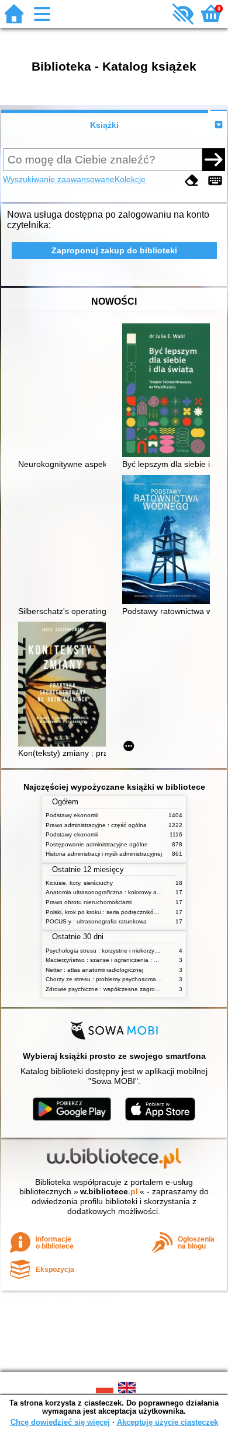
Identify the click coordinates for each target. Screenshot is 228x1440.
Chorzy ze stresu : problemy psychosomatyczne (110, 979)
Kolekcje (130, 179)
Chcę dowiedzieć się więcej (60, 1422)
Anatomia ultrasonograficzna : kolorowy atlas (106, 892)
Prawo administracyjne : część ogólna (96, 825)
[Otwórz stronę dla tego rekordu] (169, 391)
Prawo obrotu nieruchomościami (89, 902)
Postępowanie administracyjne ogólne (97, 844)
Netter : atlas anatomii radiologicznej (94, 970)
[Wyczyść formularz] (191, 180)
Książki (104, 125)
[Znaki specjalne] (215, 180)
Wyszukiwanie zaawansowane (59, 179)
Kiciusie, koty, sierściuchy (79, 883)
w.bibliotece (109, 1191)
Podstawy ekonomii (72, 815)
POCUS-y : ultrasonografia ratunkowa (96, 921)
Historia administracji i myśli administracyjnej (104, 853)
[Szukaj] (213, 159)
